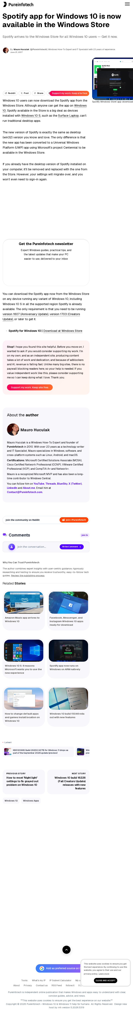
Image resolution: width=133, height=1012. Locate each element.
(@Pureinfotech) (39, 49)
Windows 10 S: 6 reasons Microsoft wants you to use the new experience (23, 669)
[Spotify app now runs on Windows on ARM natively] (68, 651)
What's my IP (39, 980)
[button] (1, 2)
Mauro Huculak (21, 49)
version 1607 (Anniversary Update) (25, 314)
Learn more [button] (104, 973)
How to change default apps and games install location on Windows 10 (22, 717)
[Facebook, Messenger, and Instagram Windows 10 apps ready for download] (68, 603)
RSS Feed (57, 985)
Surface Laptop (68, 115)
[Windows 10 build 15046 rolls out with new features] (68, 699)
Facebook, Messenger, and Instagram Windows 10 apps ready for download (66, 621)
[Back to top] (66, 950)
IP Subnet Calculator (60, 980)
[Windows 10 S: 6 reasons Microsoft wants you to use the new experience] (23, 651)
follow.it (70, 985)
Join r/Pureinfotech (76, 519)
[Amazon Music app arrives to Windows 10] (23, 603)
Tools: (24, 980)
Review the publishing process (27, 575)
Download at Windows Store (62, 331)
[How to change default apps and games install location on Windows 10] (23, 699)
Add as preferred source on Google (67, 968)
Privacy (28, 985)
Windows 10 (11, 800)
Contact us (42, 985)
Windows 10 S (31, 115)
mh (59, 1007)
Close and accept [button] (105, 980)
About (16, 985)
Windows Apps (31, 800)
